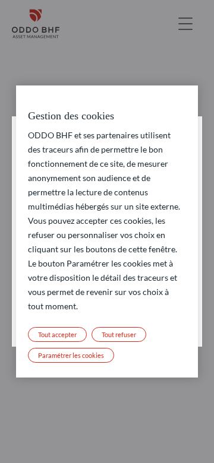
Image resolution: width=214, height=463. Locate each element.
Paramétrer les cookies (71, 355)
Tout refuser (119, 334)
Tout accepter (57, 334)
